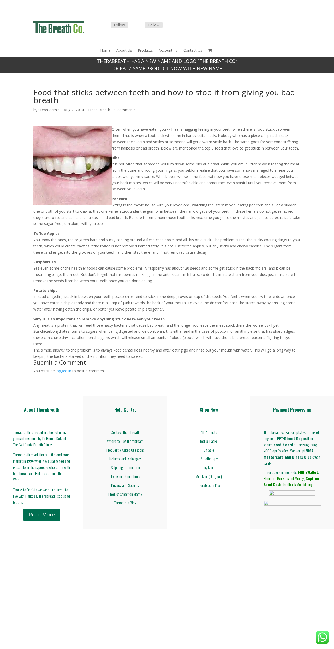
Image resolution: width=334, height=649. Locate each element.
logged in (63, 370)
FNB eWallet (308, 472)
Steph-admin (49, 109)
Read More (42, 514)
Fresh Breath (99, 109)
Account (165, 51)
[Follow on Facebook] (104, 25)
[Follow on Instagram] (139, 25)
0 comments (125, 109)
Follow (119, 24)
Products (145, 51)
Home (105, 51)
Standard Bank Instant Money (284, 478)
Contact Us (192, 51)
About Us (124, 51)
